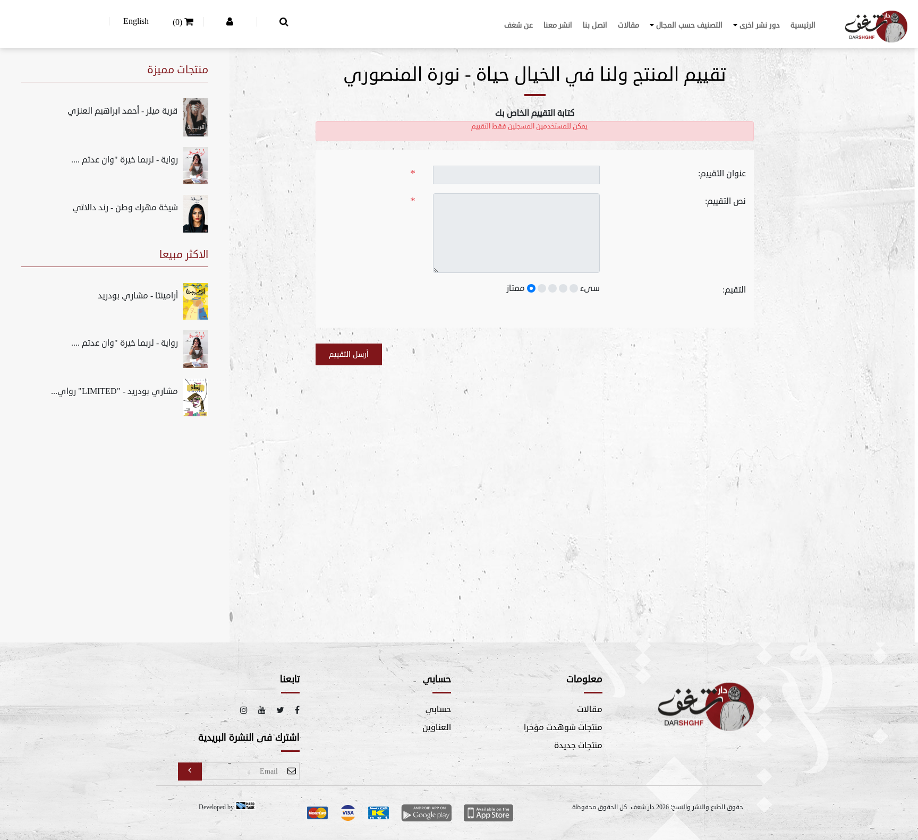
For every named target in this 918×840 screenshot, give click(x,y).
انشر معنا (557, 25)
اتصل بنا (595, 25)
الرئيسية (802, 25)
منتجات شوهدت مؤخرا (563, 727)
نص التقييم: (725, 201)
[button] (756, 25)
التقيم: (734, 290)
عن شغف (518, 25)
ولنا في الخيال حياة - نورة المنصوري (485, 75)
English (136, 21)
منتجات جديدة (578, 745)
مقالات (628, 25)
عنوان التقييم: (722, 173)
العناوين (436, 727)
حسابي (438, 709)
